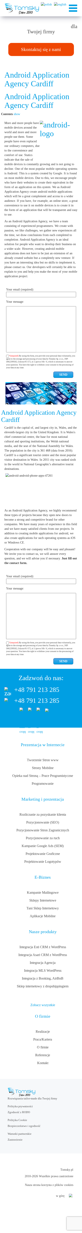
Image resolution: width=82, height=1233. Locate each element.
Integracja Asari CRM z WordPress (42, 955)
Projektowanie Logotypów (42, 861)
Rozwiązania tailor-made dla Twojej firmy (32, 1098)
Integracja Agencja (43, 963)
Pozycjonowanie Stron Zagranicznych (42, 830)
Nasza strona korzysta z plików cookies (49, 1185)
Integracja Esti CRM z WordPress (42, 947)
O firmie (43, 1047)
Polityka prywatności (20, 1106)
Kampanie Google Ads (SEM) (43, 846)
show (17, 114)
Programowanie (43, 783)
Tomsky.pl (66, 1169)
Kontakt (42, 1063)
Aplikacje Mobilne (43, 916)
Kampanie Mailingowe (43, 892)
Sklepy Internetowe (42, 900)
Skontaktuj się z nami (41, 49)
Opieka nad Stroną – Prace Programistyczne (42, 776)
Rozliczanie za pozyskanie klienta (42, 814)
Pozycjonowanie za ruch (43, 838)
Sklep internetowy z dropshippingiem (42, 986)
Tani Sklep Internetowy (42, 908)
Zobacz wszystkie (42, 1005)
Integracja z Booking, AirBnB (42, 978)
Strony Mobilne (43, 768)
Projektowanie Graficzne (43, 854)
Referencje (42, 1055)
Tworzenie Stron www (43, 760)
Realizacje (43, 1031)
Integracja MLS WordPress (42, 970)
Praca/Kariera (42, 1039)
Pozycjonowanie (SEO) (42, 822)
